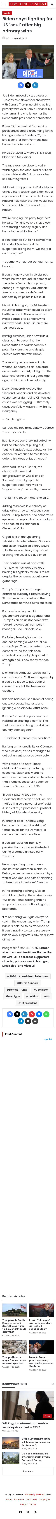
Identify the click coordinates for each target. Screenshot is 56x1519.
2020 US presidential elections (28, 976)
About (9, 1499)
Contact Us (31, 1499)
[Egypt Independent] (28, 4)
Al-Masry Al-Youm (35, 1494)
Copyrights (44, 1499)
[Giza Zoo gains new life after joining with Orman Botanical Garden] (10, 1458)
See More (28, 1471)
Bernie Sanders (28, 983)
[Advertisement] (28, 1168)
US (48, 996)
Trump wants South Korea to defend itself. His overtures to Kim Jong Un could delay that (14, 1326)
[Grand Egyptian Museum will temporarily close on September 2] (10, 1443)
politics (33, 996)
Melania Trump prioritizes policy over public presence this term (41, 1362)
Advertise (19, 1499)
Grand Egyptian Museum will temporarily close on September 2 (36, 1442)
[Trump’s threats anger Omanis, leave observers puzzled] (14, 1347)
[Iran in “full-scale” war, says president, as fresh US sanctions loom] (41, 1310)
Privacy (24, 1504)
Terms (33, 1504)
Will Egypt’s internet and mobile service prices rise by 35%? (25, 1425)
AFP (7, 38)
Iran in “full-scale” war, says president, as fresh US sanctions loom (40, 1325)
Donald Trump (18, 990)
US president (29, 1003)
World (7, 12)
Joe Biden (42, 990)
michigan (14, 996)
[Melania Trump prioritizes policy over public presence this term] (41, 1347)
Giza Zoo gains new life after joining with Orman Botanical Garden (36, 1457)
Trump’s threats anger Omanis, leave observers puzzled (14, 1360)
